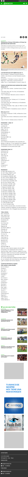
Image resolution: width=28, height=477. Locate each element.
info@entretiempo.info (23, 1)
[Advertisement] (14, 21)
